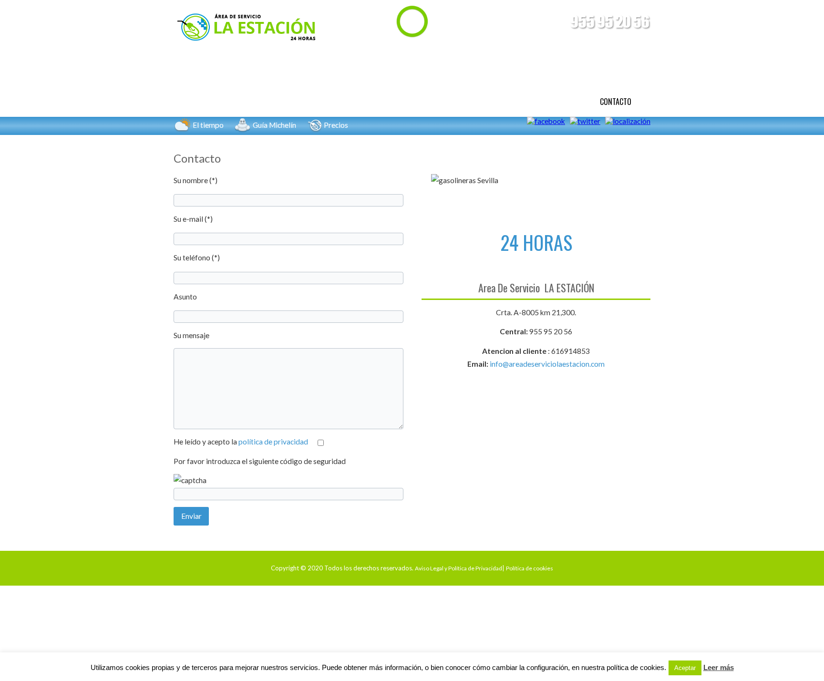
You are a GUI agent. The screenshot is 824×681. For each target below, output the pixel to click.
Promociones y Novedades (449, 101)
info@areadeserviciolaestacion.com (547, 364)
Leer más (718, 667)
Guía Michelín (274, 125)
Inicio (202, 101)
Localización (545, 101)
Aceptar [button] (685, 667)
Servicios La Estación (338, 101)
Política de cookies (529, 568)
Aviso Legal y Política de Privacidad (458, 568)
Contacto (615, 101)
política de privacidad (273, 441)
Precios (336, 125)
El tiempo (208, 125)
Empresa (257, 101)
